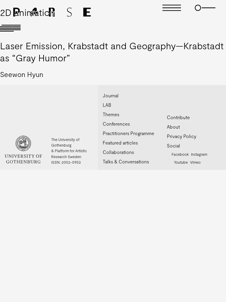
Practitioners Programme (128, 133)
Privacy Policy (181, 136)
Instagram (199, 154)
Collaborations (118, 152)
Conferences (116, 124)
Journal (111, 95)
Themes (111, 114)
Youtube (181, 162)
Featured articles (120, 142)
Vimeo (195, 162)
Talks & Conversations (126, 161)
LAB (107, 105)
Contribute (178, 117)
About (173, 126)
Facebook (180, 154)
